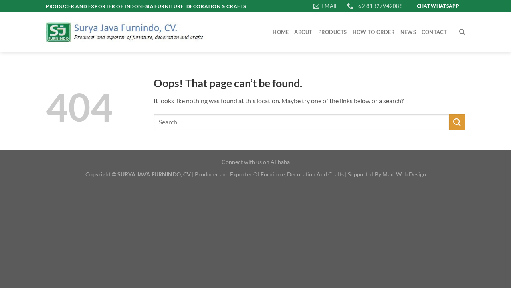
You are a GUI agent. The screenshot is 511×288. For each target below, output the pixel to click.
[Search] (462, 32)
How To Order (374, 32)
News (408, 32)
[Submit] (457, 122)
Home (281, 32)
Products (332, 32)
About (303, 32)
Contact (434, 32)
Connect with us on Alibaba (256, 161)
